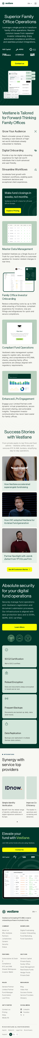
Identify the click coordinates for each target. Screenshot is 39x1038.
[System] (17, 1034)
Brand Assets (28, 1030)
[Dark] (13, 1034)
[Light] (10, 1034)
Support (4, 1034)
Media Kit (11, 1030)
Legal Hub (19, 1030)
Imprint (4, 1030)
